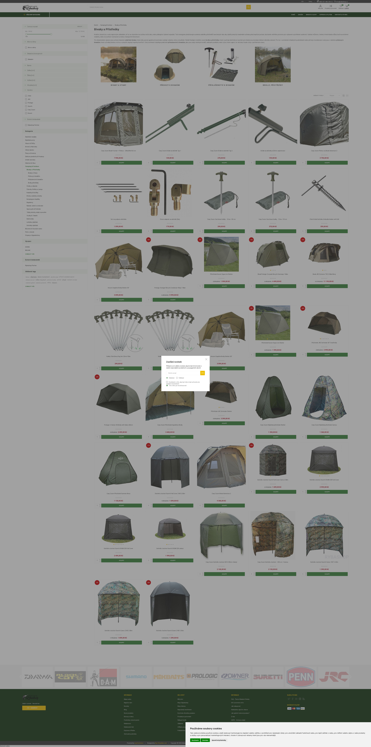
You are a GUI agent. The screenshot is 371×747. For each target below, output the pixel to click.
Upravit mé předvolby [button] (219, 740)
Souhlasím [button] (195, 740)
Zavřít (206, 359)
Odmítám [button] (205, 740)
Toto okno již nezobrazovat (177, 385)
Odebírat (171, 378)
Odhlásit (181, 378)
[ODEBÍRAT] (202, 373)
